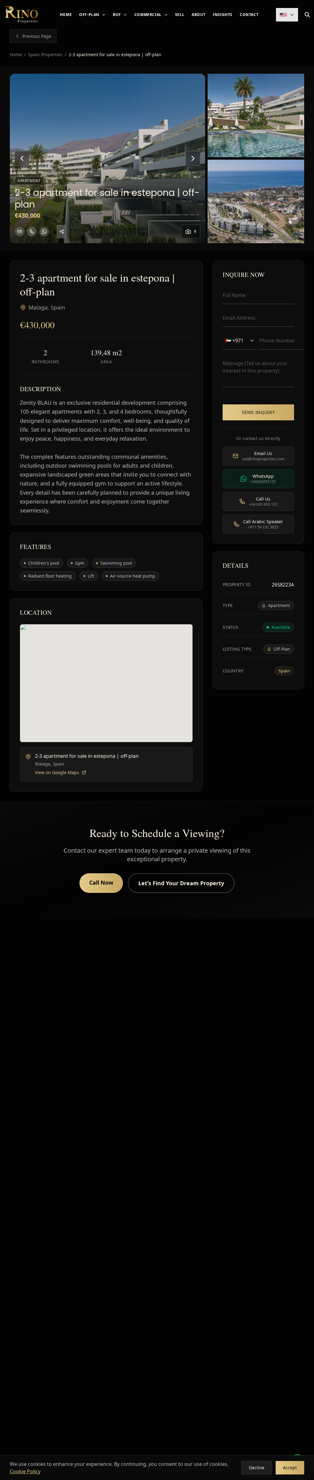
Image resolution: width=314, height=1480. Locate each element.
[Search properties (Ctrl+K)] (307, 14)
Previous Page (36, 36)
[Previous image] (22, 158)
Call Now (101, 882)
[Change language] (287, 14)
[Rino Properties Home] (21, 14)
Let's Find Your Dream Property (181, 883)
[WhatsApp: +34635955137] (44, 231)
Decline (256, 1467)
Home (16, 54)
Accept (290, 1467)
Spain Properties (45, 54)
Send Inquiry (258, 412)
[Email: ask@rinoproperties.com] (20, 231)
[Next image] (193, 158)
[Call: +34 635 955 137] (32, 231)
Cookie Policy (25, 1471)
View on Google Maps (57, 772)
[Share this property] (62, 231)
